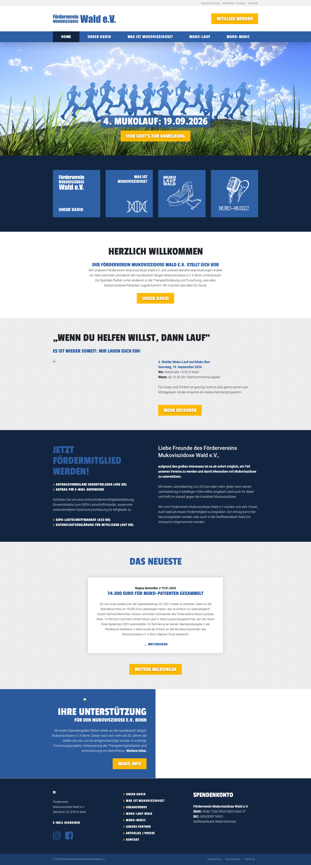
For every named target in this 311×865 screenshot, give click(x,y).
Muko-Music (238, 36)
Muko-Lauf (199, 36)
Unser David (99, 36)
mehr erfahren (180, 410)
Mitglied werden (235, 19)
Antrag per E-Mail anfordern (80, 489)
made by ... (251, 859)
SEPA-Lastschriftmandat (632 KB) (83, 520)
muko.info (129, 764)
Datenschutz (233, 859)
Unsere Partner (210, 3)
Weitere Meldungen (155, 669)
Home (66, 36)
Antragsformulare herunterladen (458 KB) (91, 484)
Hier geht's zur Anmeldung (155, 136)
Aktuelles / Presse (234, 3)
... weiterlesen (155, 644)
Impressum (214, 859)
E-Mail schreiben (66, 823)
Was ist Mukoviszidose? (150, 36)
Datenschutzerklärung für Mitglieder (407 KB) (95, 525)
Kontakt (253, 3)
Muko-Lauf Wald (139, 814)
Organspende (136, 807)
